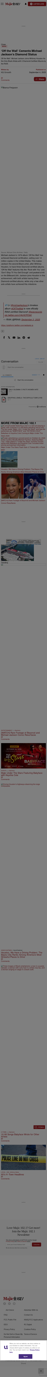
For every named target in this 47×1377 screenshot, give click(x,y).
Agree (26, 1356)
